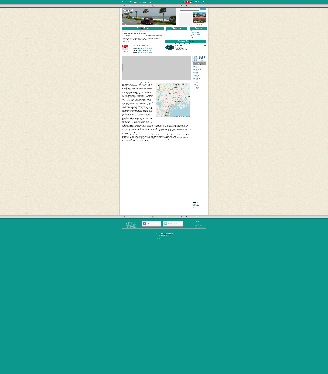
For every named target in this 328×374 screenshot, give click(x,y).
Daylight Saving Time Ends (144, 47)
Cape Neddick (196, 87)
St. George (195, 81)
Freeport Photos (195, 205)
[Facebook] (205, 45)
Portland (195, 66)
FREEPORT (163, 235)
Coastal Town (168, 238)
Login (198, 2)
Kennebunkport (196, 78)
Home (204, 2)
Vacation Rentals (195, 32)
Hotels (192, 31)
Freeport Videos (195, 207)
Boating (137, 5)
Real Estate (179, 5)
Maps (153, 5)
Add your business (202, 53)
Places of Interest (195, 34)
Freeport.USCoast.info (164, 234)
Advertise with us (199, 24)
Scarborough (196, 72)
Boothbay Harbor (197, 69)
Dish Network (169, 31)
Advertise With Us (200, 227)
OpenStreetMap (186, 116)
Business (189, 5)
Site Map (197, 224)
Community (127, 5)
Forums (198, 5)
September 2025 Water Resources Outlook (135, 33)
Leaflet (178, 116)
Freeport (150, 2)
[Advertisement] (185, 19)
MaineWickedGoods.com (181, 49)
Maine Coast (142, 2)
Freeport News (195, 204)
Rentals (169, 5)
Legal (166, 239)
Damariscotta (196, 75)
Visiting (161, 5)
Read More (126, 41)
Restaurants (194, 35)
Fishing (145, 5)
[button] (158, 85)
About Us (197, 221)
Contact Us (198, 223)
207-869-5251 (178, 45)
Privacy (161, 239)
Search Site (198, 225)
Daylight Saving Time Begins (145, 48)
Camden (195, 84)
